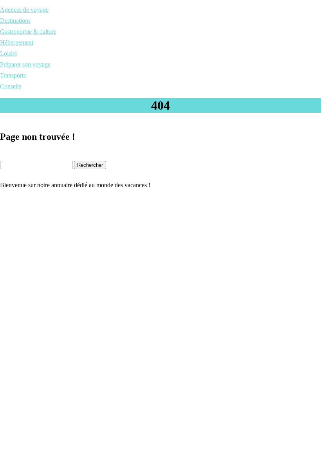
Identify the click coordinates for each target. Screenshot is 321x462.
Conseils (10, 86)
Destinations (15, 20)
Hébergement (16, 42)
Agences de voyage (24, 9)
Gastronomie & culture (28, 31)
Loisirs (8, 53)
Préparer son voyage (25, 64)
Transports (13, 75)
